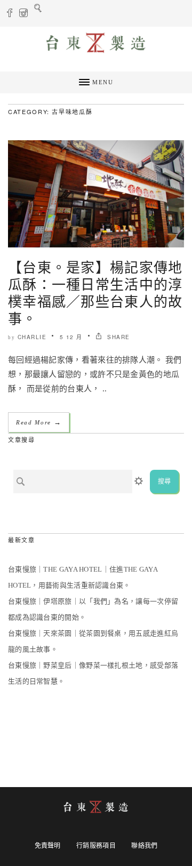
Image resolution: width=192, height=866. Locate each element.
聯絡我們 (144, 845)
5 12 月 (71, 337)
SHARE (117, 337)
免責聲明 (48, 845)
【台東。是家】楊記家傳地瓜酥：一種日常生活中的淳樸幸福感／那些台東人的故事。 (95, 291)
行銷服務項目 (96, 845)
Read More (38, 422)
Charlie (32, 337)
